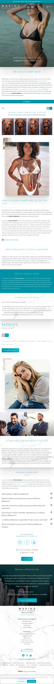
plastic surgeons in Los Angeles (20, 484)
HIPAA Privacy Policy (31, 663)
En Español (34, 665)
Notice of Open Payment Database (27, 667)
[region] (27, 679)
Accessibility (5, 665)
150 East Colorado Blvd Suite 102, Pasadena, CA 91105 (27, 594)
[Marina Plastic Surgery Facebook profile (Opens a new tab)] (27, 542)
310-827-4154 (27, 625)
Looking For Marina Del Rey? (27, 615)
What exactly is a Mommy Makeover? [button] (15, 494)
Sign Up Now (27, 559)
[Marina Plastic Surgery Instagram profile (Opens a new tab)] (20, 542)
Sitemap (12, 665)
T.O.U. (28, 665)
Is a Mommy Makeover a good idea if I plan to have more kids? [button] (24, 519)
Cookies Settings (21, 681)
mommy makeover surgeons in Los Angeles (30, 89)
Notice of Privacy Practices (44, 663)
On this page (26, 101)
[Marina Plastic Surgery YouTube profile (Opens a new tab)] (34, 542)
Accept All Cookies (31, 681)
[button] (47, 108)
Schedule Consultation (26, 600)
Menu (50, 6)
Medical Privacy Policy (18, 663)
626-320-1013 (27, 638)
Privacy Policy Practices (22, 678)
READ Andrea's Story (10, 350)
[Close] (51, 677)
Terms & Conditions (20, 665)
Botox (29, 225)
